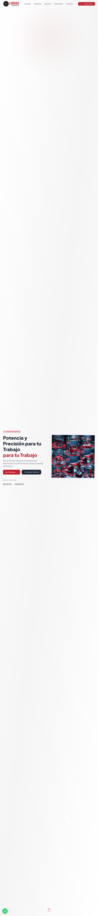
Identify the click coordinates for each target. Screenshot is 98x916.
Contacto (69, 4)
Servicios (27, 4)
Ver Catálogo (10, 472)
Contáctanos (88, 4)
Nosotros (47, 4)
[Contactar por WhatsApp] (5, 911)
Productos (37, 4)
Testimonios (58, 4)
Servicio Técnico (32, 472)
